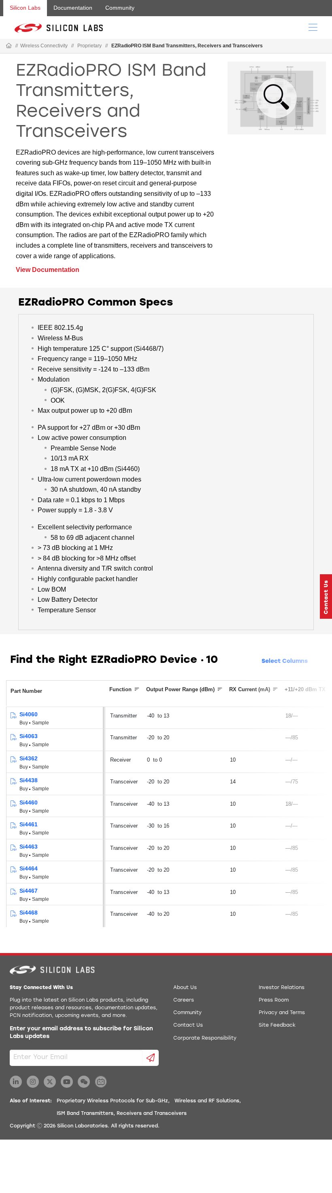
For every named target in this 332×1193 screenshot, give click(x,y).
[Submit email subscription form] (151, 1058)
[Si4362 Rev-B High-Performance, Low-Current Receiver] (13, 760)
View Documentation (47, 269)
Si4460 (28, 802)
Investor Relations (281, 987)
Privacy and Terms (282, 1012)
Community (119, 7)
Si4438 (28, 780)
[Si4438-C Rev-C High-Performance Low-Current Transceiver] (13, 781)
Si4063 (28, 736)
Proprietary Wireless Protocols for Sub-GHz (112, 1101)
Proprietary (89, 46)
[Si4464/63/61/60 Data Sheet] (13, 804)
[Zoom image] (276, 98)
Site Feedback (277, 1025)
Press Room (274, 1000)
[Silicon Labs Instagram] (33, 1082)
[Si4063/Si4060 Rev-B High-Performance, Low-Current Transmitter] (13, 715)
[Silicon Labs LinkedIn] (16, 1082)
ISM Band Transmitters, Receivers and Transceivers (122, 1113)
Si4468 (28, 912)
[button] (326, 596)
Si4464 (28, 868)
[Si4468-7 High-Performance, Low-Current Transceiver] (13, 892)
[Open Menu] (313, 27)
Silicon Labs (25, 7)
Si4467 (28, 890)
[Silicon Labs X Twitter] (50, 1082)
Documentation (72, 7)
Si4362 (28, 758)
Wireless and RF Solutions (207, 1101)
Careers (183, 1000)
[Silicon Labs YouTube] (67, 1082)
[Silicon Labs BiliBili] (101, 1082)
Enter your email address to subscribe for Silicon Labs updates (81, 1033)
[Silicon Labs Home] (9, 46)
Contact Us (188, 1025)
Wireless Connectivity (44, 46)
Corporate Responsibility (204, 1038)
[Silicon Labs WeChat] (84, 1082)
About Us (185, 987)
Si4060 (28, 714)
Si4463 (28, 846)
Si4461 (28, 824)
